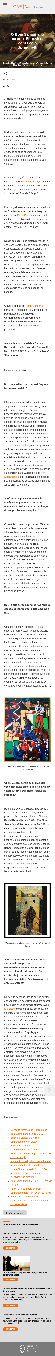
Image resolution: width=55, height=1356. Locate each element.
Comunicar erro (14, 1213)
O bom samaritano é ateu (24, 1149)
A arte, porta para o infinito (24, 1196)
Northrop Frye (33, 181)
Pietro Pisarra (24, 215)
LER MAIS (10, 1248)
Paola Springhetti (35, 306)
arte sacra (9, 1008)
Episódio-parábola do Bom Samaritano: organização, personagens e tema (24, 1141)
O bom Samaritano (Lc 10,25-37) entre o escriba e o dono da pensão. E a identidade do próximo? (31, 1173)
